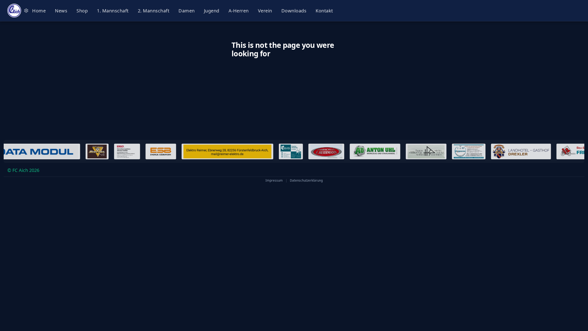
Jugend (211, 11)
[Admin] (26, 10)
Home (39, 11)
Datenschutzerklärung (306, 180)
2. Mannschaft (154, 11)
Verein (265, 11)
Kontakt (324, 11)
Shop (82, 11)
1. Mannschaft (113, 11)
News (61, 11)
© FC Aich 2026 (23, 170)
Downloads (294, 11)
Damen (186, 11)
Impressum (274, 180)
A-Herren (239, 11)
